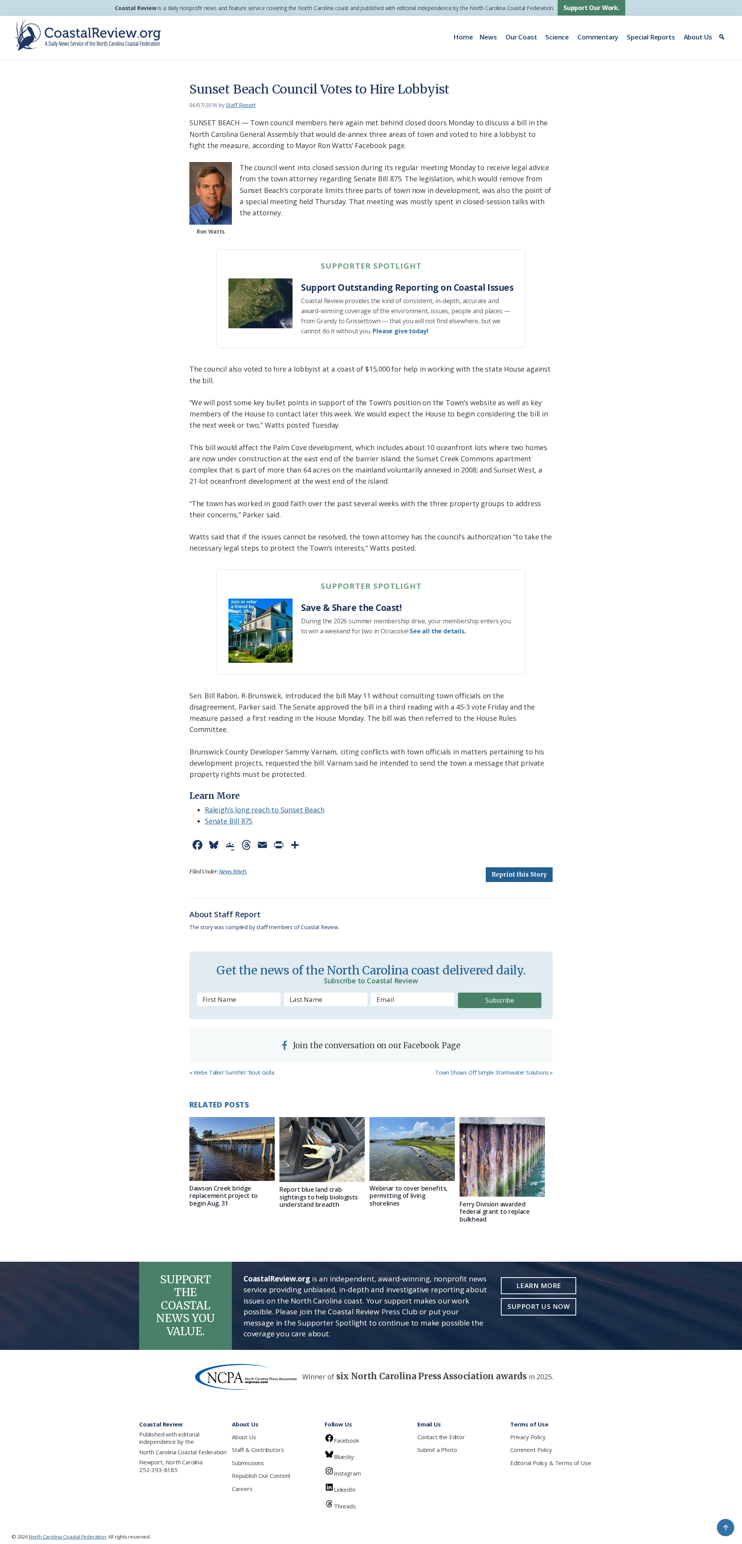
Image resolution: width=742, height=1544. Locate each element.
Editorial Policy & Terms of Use (550, 1463)
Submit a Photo (437, 1450)
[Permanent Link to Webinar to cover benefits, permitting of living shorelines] (412, 1149)
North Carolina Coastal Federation (182, 1452)
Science (557, 36)
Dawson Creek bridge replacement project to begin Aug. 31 (223, 1195)
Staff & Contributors (258, 1450)
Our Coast (521, 36)
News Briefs (233, 871)
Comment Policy (531, 1450)
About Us (698, 36)
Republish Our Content (261, 1475)
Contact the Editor (441, 1437)
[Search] (722, 37)
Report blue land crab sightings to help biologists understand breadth (318, 1196)
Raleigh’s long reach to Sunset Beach (265, 809)
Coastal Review (135, 8)
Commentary (597, 36)
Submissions (248, 1463)
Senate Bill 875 (228, 821)
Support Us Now (538, 1306)
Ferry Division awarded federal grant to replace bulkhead (494, 1211)
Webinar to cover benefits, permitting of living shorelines (408, 1195)
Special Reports (651, 36)
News (488, 36)
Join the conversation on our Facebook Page (375, 1045)
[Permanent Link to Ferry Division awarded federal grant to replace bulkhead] (502, 1157)
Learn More (538, 1285)
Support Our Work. (591, 7)
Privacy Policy (527, 1437)
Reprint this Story (519, 874)
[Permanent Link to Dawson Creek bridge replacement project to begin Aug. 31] (232, 1149)
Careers (242, 1489)
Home (463, 36)
